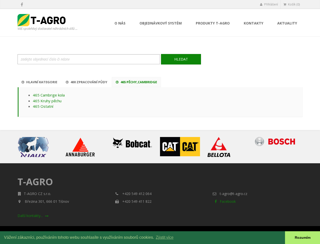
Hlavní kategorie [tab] (41, 82)
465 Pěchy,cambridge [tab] (138, 82)
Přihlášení (271, 4)
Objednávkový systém (161, 23)
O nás (120, 23)
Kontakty (253, 23)
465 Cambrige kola (49, 95)
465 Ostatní (43, 106)
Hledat (181, 59)
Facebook (227, 201)
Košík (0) (293, 4)
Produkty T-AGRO (213, 23)
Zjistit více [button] (165, 237)
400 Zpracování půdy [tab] (88, 82)
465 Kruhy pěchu (47, 100)
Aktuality (287, 23)
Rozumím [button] (302, 238)
